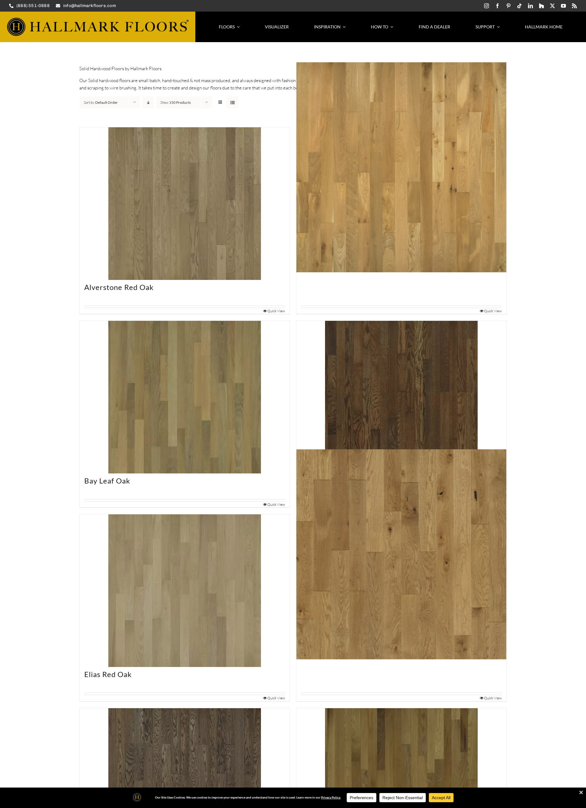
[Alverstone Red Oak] (185, 203)
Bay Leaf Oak (107, 480)
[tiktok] (519, 5)
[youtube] (563, 5)
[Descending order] (148, 102)
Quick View (276, 311)
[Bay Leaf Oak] (185, 397)
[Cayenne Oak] (401, 397)
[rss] (574, 5)
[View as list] (232, 102)
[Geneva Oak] (401, 554)
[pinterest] (508, 5)
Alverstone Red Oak (119, 287)
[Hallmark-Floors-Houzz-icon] (541, 5)
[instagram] (486, 5)
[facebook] (497, 5)
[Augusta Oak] (401, 167)
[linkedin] (530, 5)
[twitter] (552, 5)
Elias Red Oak (108, 674)
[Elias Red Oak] (185, 590)
